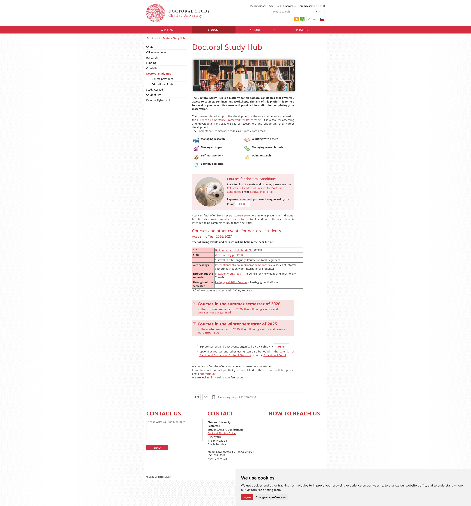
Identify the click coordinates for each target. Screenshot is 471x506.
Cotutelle (151, 68)
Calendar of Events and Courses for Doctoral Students (246, 353)
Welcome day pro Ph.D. (229, 255)
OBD (322, 6)
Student (214, 29)
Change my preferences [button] (271, 497)
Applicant (168, 30)
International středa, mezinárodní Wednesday (243, 265)
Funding (151, 63)
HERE (242, 204)
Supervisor (300, 30)
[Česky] (322, 19)
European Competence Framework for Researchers (229, 120)
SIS (271, 6)
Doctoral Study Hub (158, 73)
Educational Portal (163, 84)
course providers (245, 215)
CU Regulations (258, 6)
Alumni (255, 30)
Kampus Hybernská (158, 100)
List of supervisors (285, 6)
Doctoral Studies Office (222, 433)
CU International (156, 52)
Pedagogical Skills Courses (231, 282)
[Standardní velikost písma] (309, 18)
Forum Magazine (307, 6)
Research (152, 57)
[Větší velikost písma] (314, 18)
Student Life (153, 95)
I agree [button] (247, 497)
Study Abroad (154, 89)
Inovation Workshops (228, 273)
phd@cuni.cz (208, 373)
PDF (197, 397)
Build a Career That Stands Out (234, 250)
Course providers (162, 79)
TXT (206, 397)
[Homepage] (147, 38)
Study (149, 47)
